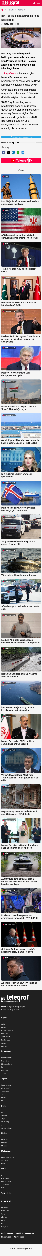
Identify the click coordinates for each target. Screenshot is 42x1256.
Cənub (3, 1223)
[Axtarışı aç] (34, 3)
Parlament (5, 1034)
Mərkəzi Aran (5, 1208)
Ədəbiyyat (4, 1160)
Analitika (4, 1046)
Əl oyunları (5, 1185)
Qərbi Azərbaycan (7, 1030)
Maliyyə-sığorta (6, 1064)
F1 (2, 1175)
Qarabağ (4, 1043)
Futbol (3, 1188)
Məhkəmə (4, 1139)
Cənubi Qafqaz (6, 1128)
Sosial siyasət (6, 1085)
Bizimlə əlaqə (19, 1237)
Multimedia (29, 1233)
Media (3, 1098)
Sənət (3, 1164)
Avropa (3, 1125)
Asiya (3, 1119)
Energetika (5, 1061)
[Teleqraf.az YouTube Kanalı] (21, 160)
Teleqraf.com (8, 73)
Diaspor (4, 1027)
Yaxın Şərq (5, 1122)
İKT (2, 1067)
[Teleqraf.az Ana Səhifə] (10, 3)
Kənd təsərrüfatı (7, 1058)
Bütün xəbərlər (7, 1233)
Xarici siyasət (6, 1037)
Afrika (3, 1112)
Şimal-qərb (5, 1211)
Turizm (3, 1073)
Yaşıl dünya (5, 1091)
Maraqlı (4, 1146)
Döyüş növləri (6, 1181)
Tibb (2, 1094)
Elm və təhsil (5, 1088)
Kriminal (4, 1143)
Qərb (3, 1220)
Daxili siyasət (5, 1040)
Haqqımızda (6, 1237)
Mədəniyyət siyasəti (8, 1157)
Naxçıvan (4, 1226)
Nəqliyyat (4, 1070)
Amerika (4, 1115)
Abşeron (4, 1217)
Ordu (3, 1024)
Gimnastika (5, 1178)
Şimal (3, 1214)
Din (2, 1101)
